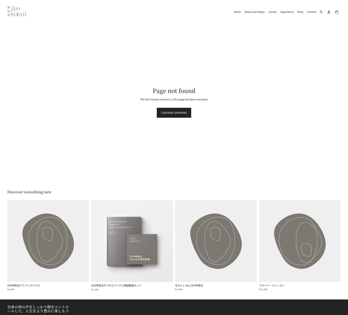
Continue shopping (174, 112)
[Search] (321, 12)
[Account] (329, 12)
